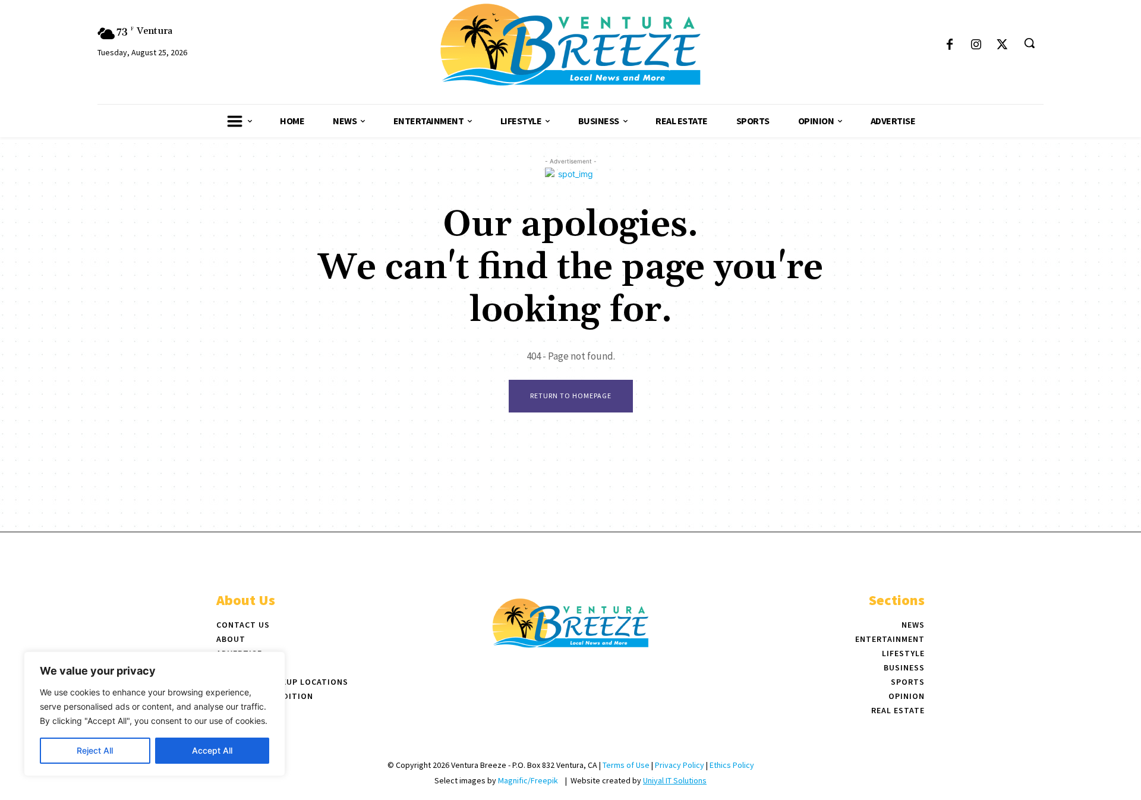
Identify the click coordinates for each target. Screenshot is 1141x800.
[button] (1029, 43)
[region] (154, 713)
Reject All (95, 750)
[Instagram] (976, 45)
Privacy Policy (679, 765)
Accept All (212, 750)
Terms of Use (626, 765)
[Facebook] (950, 45)
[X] (1002, 45)
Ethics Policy (732, 765)
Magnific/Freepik (528, 780)
